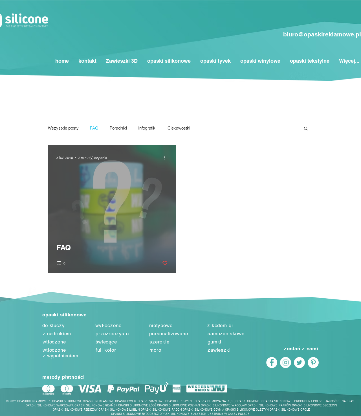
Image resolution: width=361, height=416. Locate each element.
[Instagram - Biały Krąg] (285, 362)
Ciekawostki (179, 128)
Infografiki (147, 128)
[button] (306, 129)
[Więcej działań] (166, 157)
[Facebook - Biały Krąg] (271, 362)
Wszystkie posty (63, 128)
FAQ (94, 128)
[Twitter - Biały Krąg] (299, 362)
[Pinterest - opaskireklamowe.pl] (313, 362)
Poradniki (118, 128)
